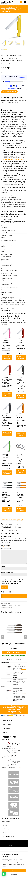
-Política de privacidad (7, 829)
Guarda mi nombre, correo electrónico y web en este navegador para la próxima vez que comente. (14, 581)
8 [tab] (20, 659)
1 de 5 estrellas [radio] (1, 547)
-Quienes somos (6, 821)
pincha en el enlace (11, 863)
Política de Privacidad (14, 843)
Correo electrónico (7, 572)
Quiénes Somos (8, 841)
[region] (14, 865)
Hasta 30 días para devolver (14, 706)
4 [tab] (13, 659)
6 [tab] (17, 659)
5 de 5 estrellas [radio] (8, 547)
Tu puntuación (6, 545)
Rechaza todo (14, 874)
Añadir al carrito (9, 92)
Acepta (14, 870)
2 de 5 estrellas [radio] (3, 547)
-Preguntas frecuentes (8, 836)
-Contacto (4, 825)
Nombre (4, 566)
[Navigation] (25, 2)
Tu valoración (6, 549)
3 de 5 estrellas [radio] (5, 547)
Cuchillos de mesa (6, 607)
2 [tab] (9, 659)
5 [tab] (15, 659)
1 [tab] (7, 659)
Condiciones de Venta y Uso (17, 841)
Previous (2, 637)
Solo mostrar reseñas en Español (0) (12, 520)
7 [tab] (18, 659)
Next (25, 637)
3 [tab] (11, 659)
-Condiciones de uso (7, 833)
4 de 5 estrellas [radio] (6, 547)
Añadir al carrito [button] (7, 358)
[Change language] (15, 1)
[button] (4, 873)
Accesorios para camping (14, 605)
